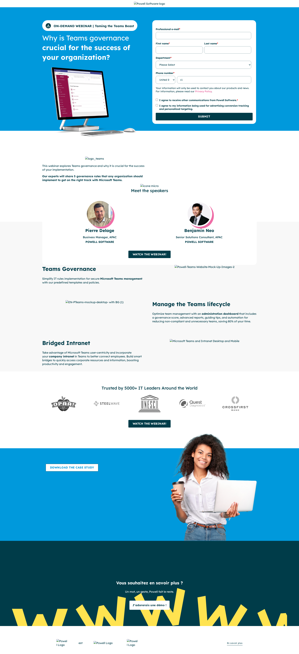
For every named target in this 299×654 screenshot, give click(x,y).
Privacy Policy (203, 91)
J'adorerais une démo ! (150, 605)
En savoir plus (235, 643)
